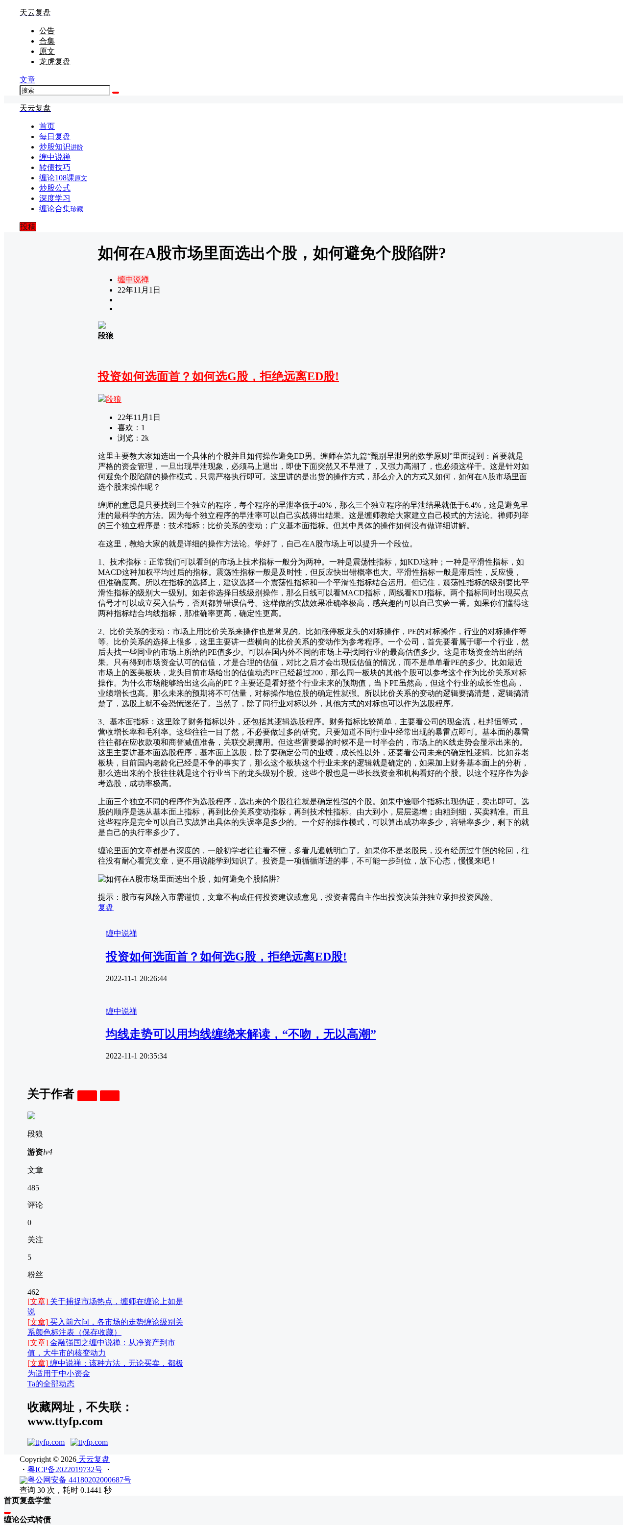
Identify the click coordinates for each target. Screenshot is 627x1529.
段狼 (113, 399)
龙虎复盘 (55, 61)
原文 (47, 51)
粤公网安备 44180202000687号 (79, 1480)
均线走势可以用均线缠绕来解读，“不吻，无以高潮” (241, 1034)
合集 (47, 41)
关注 (87, 1095)
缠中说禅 (133, 279)
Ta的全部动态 (50, 1384)
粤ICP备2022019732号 (64, 1469)
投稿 (28, 226)
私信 (109, 1095)
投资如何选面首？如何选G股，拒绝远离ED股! (218, 376)
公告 (47, 30)
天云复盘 (93, 1459)
